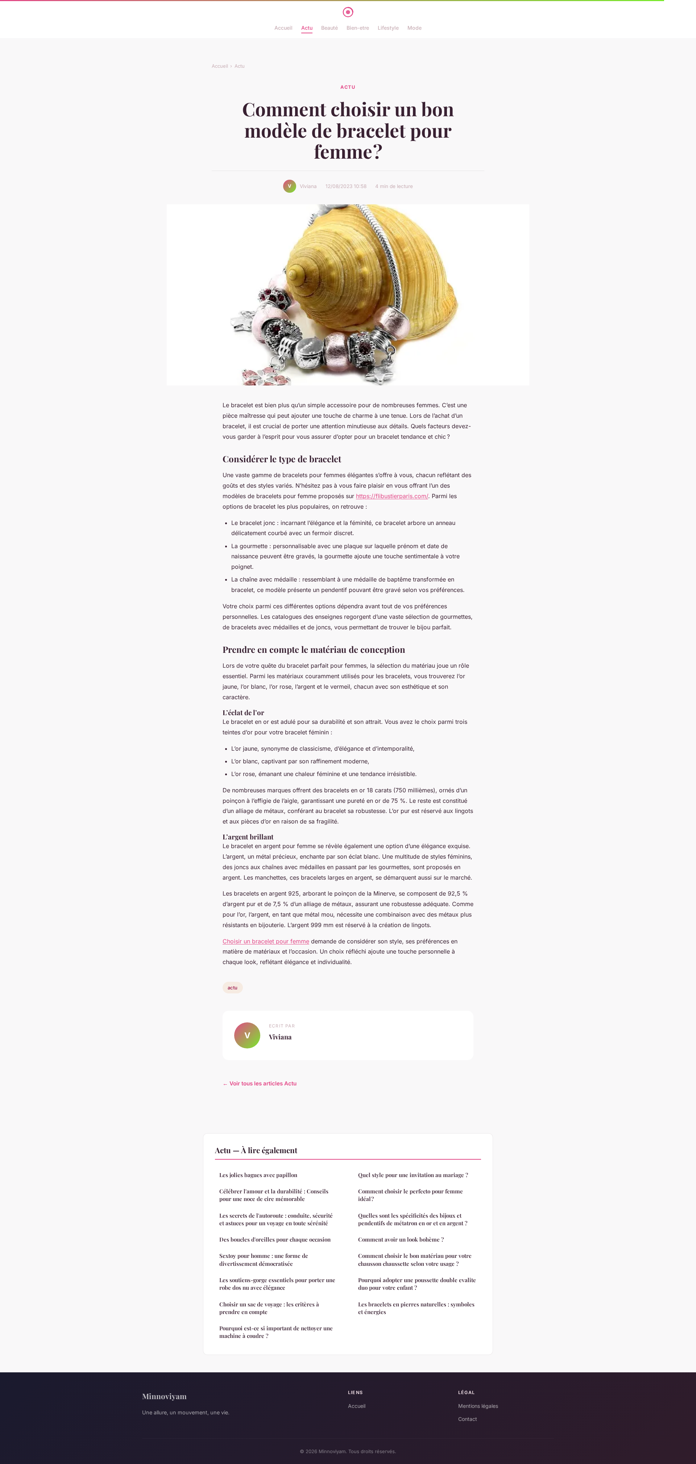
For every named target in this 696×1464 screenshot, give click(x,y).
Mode (414, 28)
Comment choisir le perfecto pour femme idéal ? (410, 1195)
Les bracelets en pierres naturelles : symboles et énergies (416, 1308)
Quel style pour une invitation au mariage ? (413, 1175)
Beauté (329, 28)
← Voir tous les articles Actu (260, 1083)
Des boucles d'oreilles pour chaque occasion (275, 1239)
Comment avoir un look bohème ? (401, 1239)
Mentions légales (478, 1406)
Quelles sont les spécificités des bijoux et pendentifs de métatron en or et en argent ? (412, 1219)
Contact (467, 1419)
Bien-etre (358, 28)
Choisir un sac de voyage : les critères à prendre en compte (269, 1308)
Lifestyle (388, 28)
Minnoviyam (164, 1396)
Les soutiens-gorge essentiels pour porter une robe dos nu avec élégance (277, 1283)
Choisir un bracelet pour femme (266, 941)
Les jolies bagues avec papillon (258, 1175)
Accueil (283, 28)
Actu (306, 28)
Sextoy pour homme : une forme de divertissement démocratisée (263, 1259)
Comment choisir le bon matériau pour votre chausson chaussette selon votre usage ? (415, 1259)
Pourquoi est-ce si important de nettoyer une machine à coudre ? (276, 1332)
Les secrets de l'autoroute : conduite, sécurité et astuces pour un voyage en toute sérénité (276, 1219)
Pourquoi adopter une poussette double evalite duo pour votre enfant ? (417, 1283)
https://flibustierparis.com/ (392, 496)
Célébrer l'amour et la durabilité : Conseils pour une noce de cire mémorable (273, 1195)
